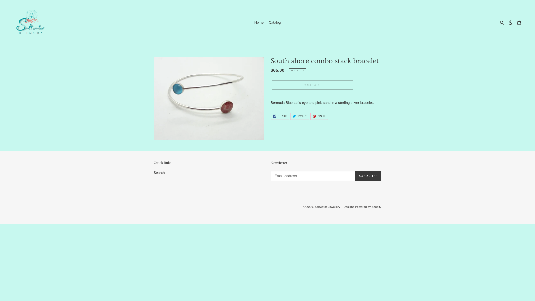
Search (159, 173)
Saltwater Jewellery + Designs (335, 206)
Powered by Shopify (368, 206)
